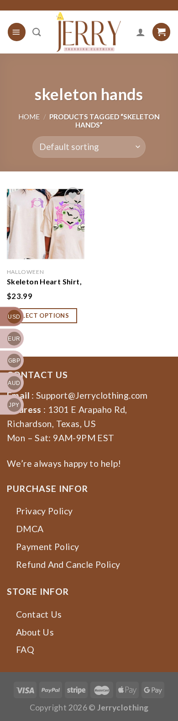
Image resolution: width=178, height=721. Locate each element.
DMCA (30, 528)
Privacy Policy (44, 511)
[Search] (36, 32)
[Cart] (161, 32)
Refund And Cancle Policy (68, 564)
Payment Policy (47, 546)
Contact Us (39, 614)
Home (29, 116)
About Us (35, 632)
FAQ (25, 649)
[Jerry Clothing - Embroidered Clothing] (88, 32)
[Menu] (17, 32)
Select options (42, 315)
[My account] (140, 32)
